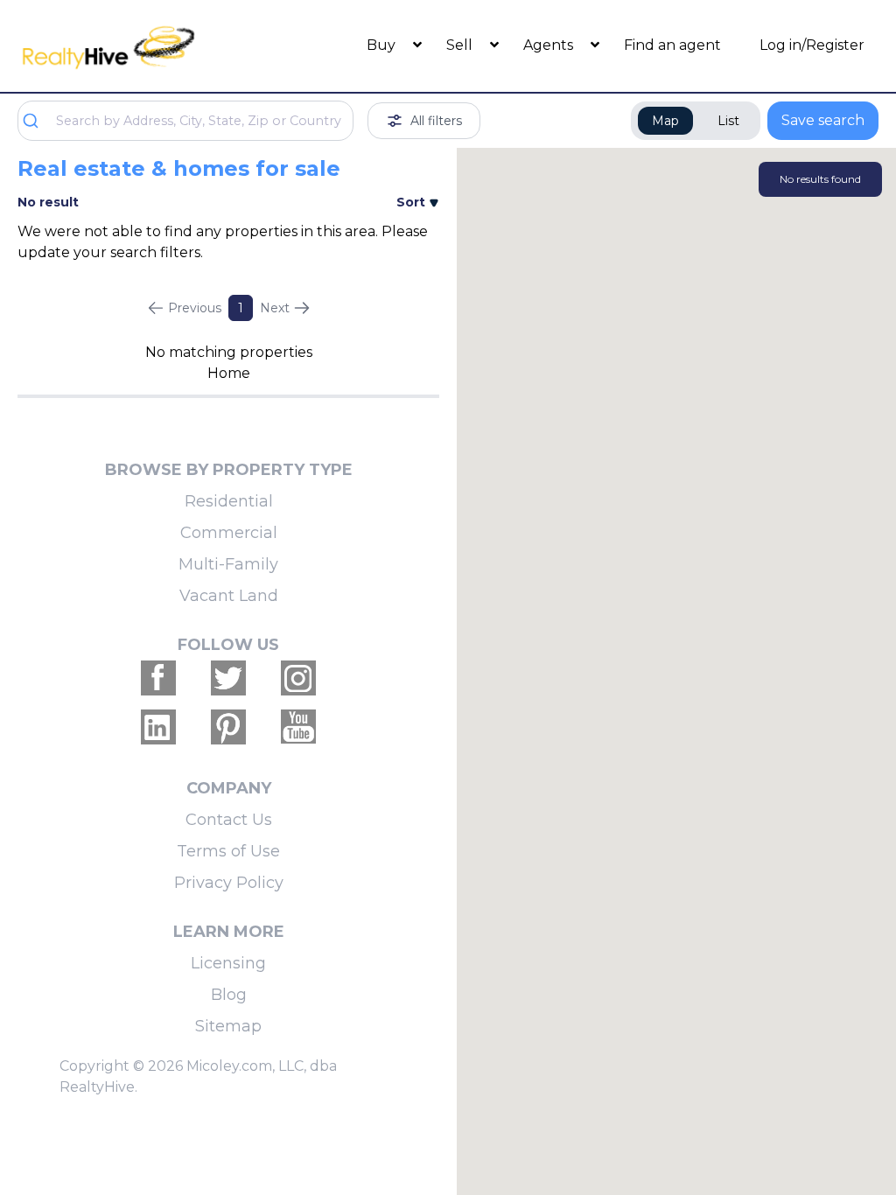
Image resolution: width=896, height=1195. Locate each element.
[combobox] (186, 121)
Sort (412, 202)
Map (665, 121)
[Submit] (37, 120)
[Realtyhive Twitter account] (228, 677)
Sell (461, 45)
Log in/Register (812, 45)
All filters (436, 121)
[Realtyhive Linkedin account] (158, 726)
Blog (229, 994)
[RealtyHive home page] (125, 45)
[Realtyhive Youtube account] (298, 726)
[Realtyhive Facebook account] (158, 677)
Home (228, 373)
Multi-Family (228, 564)
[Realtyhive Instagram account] (298, 677)
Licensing (228, 963)
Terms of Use (228, 851)
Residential (229, 501)
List (728, 121)
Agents (550, 45)
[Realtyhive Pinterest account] (228, 726)
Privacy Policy (229, 882)
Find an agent (672, 45)
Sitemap (228, 1026)
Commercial (228, 532)
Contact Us (229, 819)
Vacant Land (228, 595)
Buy (383, 45)
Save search (822, 120)
